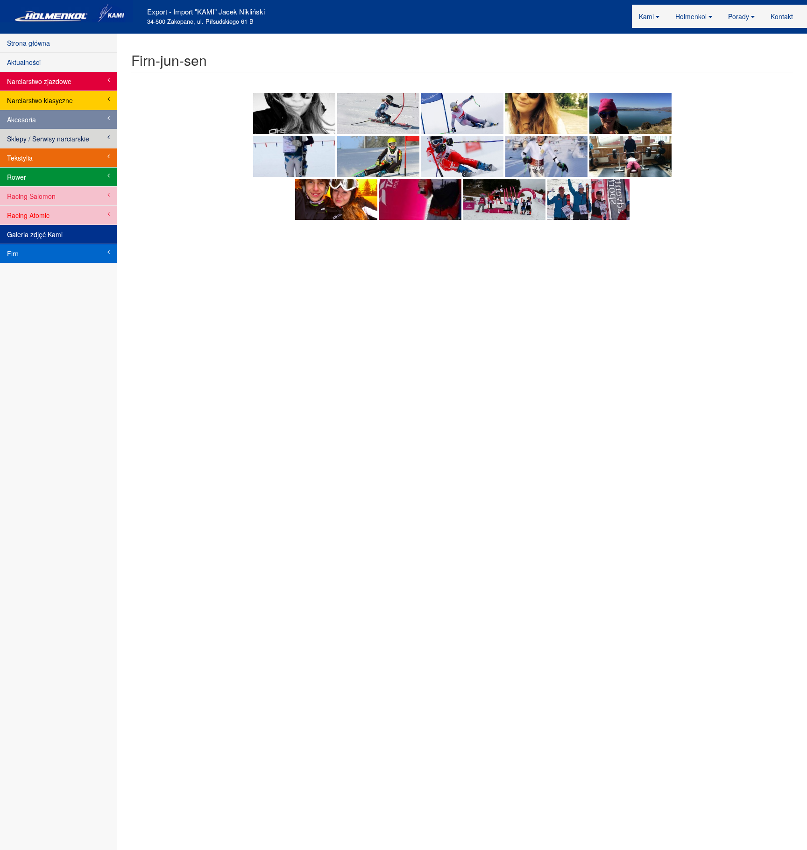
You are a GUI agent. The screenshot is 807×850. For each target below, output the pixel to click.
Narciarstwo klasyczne (40, 100)
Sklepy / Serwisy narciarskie (48, 138)
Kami (647, 16)
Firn (13, 253)
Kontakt (782, 16)
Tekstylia (20, 157)
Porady (739, 16)
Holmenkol (691, 16)
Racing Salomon (31, 196)
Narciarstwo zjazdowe (39, 81)
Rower (16, 177)
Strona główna (28, 43)
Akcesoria (21, 119)
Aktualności (24, 62)
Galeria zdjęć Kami (35, 234)
